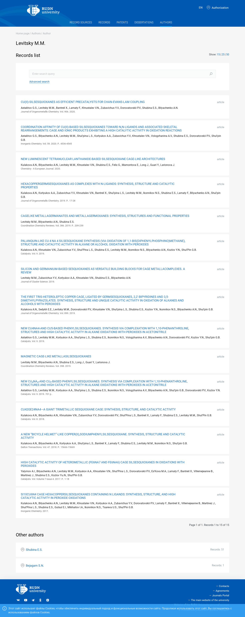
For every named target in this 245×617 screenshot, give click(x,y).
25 (223, 54)
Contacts (224, 586)
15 (218, 54)
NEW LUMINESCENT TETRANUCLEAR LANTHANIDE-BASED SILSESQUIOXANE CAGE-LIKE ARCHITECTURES (93, 159)
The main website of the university (210, 600)
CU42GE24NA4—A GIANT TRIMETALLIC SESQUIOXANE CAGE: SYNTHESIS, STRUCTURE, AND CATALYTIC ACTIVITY (98, 409)
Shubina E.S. (34, 549)
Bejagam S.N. (35, 565)
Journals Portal (220, 595)
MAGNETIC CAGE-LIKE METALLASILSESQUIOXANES (56, 356)
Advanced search (39, 81)
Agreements (222, 590)
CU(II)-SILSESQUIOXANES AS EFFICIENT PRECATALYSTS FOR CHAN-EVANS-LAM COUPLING (83, 102)
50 (227, 54)
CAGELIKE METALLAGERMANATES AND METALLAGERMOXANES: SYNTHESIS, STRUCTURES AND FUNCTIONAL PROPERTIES (105, 216)
